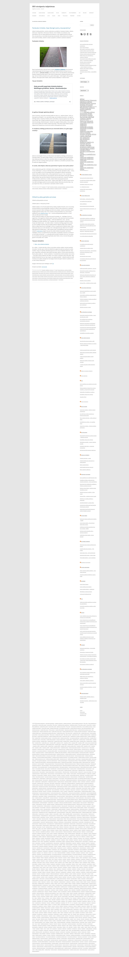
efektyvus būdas (80, 807)
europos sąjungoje (36, 822)
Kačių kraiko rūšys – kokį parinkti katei (87, 553)
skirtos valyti (84, 873)
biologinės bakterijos (71, 783)
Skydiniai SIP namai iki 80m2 (40, 762)
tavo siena (75, 902)
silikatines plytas (44, 213)
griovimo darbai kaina (80, 797)
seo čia (64, 847)
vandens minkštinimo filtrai (85, 734)
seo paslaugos (85, 138)
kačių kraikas (93, 786)
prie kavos (46, 901)
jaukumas (81, 867)
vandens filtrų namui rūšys (57, 731)
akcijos (85, 920)
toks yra (87, 825)
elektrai (69, 883)
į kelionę (55, 846)
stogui (94, 864)
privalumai (55, 867)
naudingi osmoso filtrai (54, 728)
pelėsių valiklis (76, 796)
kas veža (44, 804)
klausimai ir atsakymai (42, 925)
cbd (91, 105)
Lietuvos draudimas (85, 567)
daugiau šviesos (36, 867)
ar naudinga (40, 930)
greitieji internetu (35, 951)
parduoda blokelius (50, 275)
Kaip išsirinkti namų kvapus (85, 256)
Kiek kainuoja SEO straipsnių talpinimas (88, 450)
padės (38, 920)
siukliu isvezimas (36, 794)
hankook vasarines (77, 940)
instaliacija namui (92, 883)
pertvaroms (43, 896)
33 (66, 902)
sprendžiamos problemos (45, 831)
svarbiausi (75, 925)
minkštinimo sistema (74, 725)
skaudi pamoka (72, 823)
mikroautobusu (90, 828)
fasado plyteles (35, 273)
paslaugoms (51, 851)
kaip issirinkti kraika (52, 786)
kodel (71, 894)
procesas (93, 805)
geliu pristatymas (88, 797)
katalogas (71, 839)
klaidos (70, 862)
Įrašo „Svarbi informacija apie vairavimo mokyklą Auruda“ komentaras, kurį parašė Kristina (88, 633)
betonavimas (82, 914)
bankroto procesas (42, 823)
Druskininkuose (79, 877)
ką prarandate (42, 807)
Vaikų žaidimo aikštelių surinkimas (87, 680)
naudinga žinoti (73, 817)
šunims (65, 773)
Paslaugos (65, 15)
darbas (79, 878)
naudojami (77, 912)
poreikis (64, 893)
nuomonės (93, 843)
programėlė (93, 826)
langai (89, 862)
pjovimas (34, 910)
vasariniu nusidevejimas (49, 944)
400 (58, 910)
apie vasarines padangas (57, 946)
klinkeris (45, 796)
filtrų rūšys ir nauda (82, 725)
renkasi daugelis (89, 928)
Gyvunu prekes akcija (85, 195)
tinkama (73, 864)
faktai (65, 818)
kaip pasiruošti (64, 805)
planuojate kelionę (47, 809)
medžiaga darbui (41, 883)
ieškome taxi (71, 826)
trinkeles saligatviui (50, 188)
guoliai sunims (75, 770)
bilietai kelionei (69, 843)
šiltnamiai (81, 784)
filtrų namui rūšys (69, 733)
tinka (95, 927)
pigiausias (34, 826)
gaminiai (49, 865)
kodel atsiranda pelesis (41, 948)
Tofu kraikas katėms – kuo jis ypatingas (87, 557)
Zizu (82, 380)
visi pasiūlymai (81, 846)
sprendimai (53, 933)
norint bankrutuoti (50, 823)
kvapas (92, 836)
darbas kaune (74, 825)
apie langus (48, 839)
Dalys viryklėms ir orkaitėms (84, 765)
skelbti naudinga (60, 820)
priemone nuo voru (85, 747)
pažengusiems (61, 880)
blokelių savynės (39, 935)
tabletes (51, 814)
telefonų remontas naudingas (73, 752)
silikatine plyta (56, 278)
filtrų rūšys (86, 723)
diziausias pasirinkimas (66, 941)
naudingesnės (63, 872)
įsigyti (81, 865)
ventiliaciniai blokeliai (53, 279)
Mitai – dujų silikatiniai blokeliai (42, 244)
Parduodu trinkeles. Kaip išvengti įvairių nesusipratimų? (51, 28)
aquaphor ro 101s (87, 746)
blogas (79, 781)
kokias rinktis (68, 812)
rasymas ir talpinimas (92, 936)
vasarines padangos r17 (84, 170)
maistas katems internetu (84, 119)
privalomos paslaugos (72, 923)
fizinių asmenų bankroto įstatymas (83, 818)
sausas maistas (55, 778)
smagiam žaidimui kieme (49, 752)
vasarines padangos (86, 157)
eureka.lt (65, 791)
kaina (34, 831)
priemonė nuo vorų (40, 749)
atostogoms (78, 859)
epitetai (85, 807)
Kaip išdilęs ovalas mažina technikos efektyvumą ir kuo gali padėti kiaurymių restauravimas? (88, 225)
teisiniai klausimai (57, 851)
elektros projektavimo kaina (82, 886)
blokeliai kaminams (36, 271)
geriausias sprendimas (72, 810)
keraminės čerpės (86, 114)
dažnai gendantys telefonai (41, 755)
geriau (41, 809)
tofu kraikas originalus (64, 767)
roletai (81, 857)
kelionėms (87, 838)
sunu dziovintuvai (89, 770)
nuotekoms (70, 836)
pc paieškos (38, 915)
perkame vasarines (48, 946)
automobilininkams (91, 844)
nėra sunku (38, 919)
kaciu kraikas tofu (48, 789)
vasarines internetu (44, 938)
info (93, 771)
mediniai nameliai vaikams (87, 791)
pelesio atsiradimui (81, 946)
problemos (45, 914)
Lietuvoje (46, 891)
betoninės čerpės (45, 818)
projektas (80, 885)
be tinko (90, 912)
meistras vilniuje (73, 768)
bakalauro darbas (86, 102)
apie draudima (59, 841)
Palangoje (44, 830)
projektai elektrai (50, 886)
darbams (66, 915)
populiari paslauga (76, 802)
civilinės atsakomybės (61, 922)
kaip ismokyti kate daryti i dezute (71, 778)
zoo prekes (49, 791)
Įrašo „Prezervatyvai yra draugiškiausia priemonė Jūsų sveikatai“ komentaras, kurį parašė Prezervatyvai (88, 627)
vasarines (58, 938)
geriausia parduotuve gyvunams (64, 776)
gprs (77, 856)
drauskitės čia (59, 847)
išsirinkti (44, 864)
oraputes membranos (54, 797)
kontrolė (55, 923)
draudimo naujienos (74, 920)
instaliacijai (78, 883)
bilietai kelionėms (49, 835)
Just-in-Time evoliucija (84, 47)
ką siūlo (43, 826)
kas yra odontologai (55, 789)
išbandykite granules (72, 815)
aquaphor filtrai (93, 738)
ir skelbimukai (69, 847)
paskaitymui (84, 901)
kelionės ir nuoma (44, 919)
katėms (68, 773)
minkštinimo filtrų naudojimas (63, 725)
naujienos (54, 775)
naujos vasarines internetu (64, 943)
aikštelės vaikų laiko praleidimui (61, 752)
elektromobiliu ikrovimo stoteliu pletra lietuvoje (65, 755)
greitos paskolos (89, 108)
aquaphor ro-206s (44, 746)
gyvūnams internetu (42, 788)
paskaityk (55, 901)
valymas (77, 857)
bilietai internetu (61, 833)
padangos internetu (36, 938)
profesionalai (56, 914)
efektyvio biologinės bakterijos (49, 784)
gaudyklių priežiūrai (85, 815)
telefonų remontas (48, 749)
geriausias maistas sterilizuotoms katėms (48, 754)
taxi (42, 828)
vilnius (39, 828)
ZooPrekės (83, 581)
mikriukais (68, 809)
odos (37, 910)
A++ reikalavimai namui (84, 186)
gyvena (38, 909)
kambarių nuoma (40, 859)
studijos (39, 881)
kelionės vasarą (80, 804)
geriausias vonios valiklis (51, 755)
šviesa (44, 862)
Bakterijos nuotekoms (85, 562)
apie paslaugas (71, 917)
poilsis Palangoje (84, 835)
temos (52, 881)
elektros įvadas (59, 888)
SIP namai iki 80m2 (45, 765)
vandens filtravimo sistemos (75, 728)
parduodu (65, 914)
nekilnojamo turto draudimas (50, 893)
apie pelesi (74, 946)
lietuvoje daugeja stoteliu (79, 755)
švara (78, 836)
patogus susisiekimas (75, 809)
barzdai (33, 915)
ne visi (92, 870)
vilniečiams (48, 909)
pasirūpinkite (68, 864)
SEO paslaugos (84, 432)
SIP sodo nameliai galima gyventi (56, 765)
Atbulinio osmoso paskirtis (85, 280)
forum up (93, 898)
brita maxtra (62, 789)
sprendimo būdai (89, 831)
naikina (93, 830)
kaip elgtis (69, 820)
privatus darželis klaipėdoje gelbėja (49, 801)
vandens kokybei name (36, 733)
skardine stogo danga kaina (64, 278)
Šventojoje (60, 857)
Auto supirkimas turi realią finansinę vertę (88, 477)
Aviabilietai (64, 12)
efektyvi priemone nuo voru (40, 759)
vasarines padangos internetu (86, 159)
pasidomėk (39, 901)
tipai (68, 838)
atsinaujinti (51, 930)
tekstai (67, 839)
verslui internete (41, 889)
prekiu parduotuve (74, 776)
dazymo (33, 894)
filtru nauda (52, 783)
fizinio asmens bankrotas (71, 818)
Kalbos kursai (51, 12)
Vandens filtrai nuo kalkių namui (86, 248)
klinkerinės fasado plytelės (55, 273)
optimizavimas (47, 889)
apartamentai (51, 857)
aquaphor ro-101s (59, 742)
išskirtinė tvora (91, 814)
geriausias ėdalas (68, 781)
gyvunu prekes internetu (74, 775)
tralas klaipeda (83, 793)
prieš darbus (91, 867)
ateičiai (71, 893)
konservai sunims (35, 771)
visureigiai (38, 894)
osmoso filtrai (49, 725)
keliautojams (45, 851)
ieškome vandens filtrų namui (45, 731)
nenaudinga (72, 910)
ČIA (53, 263)
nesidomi (75, 927)
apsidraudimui (92, 838)
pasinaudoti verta (87, 822)
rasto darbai (85, 136)
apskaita (33, 835)
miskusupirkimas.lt (44, 815)
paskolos (83, 130)
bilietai (60, 830)
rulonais (65, 815)
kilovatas (42, 894)
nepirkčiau (65, 867)
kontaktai (45, 775)
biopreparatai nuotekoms (53, 794)
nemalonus (38, 838)
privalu (56, 880)
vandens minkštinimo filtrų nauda (55, 736)
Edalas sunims (84, 406)
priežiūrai (52, 831)
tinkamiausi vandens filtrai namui (71, 729)
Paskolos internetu (85, 455)
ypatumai (74, 894)
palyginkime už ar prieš (43, 812)
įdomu (84, 907)
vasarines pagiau (55, 943)
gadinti (78, 870)
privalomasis (89, 923)
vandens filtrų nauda (44, 726)
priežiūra (48, 864)
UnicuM (82, 612)
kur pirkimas (82, 912)
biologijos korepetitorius (51, 828)
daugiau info (41, 927)
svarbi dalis (52, 862)
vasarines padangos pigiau (86, 168)
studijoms (71, 880)
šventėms (90, 917)
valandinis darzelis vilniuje (46, 770)
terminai (47, 862)
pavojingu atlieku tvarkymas (69, 797)
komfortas (63, 864)
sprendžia (39, 872)
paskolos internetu (86, 131)
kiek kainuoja (61, 822)
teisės (42, 841)
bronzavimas (47, 894)
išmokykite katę (53, 768)
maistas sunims (35, 786)
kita (33, 898)
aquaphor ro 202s (38, 747)
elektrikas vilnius (65, 793)
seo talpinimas (72, 835)
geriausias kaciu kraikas (84, 752)
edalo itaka (82, 775)
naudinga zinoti (71, 940)
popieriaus (91, 909)
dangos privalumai (52, 818)
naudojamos (34, 872)
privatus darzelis (75, 784)
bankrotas (93, 818)
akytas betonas (61, 270)
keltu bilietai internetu (76, 891)
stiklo (95, 909)
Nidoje (34, 860)
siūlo (67, 925)
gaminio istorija (35, 812)
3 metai (81, 820)
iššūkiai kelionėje (91, 802)
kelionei (91, 919)
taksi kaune (91, 825)
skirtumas (38, 877)
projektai (73, 883)
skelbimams (34, 841)
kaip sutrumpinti (84, 802)
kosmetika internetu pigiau (51, 799)
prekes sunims (49, 778)
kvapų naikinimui (89, 868)
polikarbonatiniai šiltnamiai (54, 780)
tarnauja (38, 870)
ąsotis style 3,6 (35, 791)
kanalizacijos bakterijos (88, 783)
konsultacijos (76, 849)
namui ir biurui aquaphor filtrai (91, 742)
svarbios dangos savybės (60, 935)
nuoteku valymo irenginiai (61, 878)
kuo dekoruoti (39, 914)
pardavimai (53, 864)
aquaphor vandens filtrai (84, 738)
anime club (81, 899)
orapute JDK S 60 (46, 797)
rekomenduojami (35, 933)
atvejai (56, 862)
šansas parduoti (35, 846)
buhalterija (94, 833)
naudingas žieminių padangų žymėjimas (59, 757)
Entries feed (82, 712)
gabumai (75, 880)
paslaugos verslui (78, 841)
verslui (59, 891)
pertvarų (45, 906)
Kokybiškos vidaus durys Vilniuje (86, 184)
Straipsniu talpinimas (85, 474)
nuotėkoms (68, 852)
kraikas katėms (35, 788)
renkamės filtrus (44, 781)
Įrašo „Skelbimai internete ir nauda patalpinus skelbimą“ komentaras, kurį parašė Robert (87, 638)
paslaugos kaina (65, 856)
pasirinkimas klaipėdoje (69, 801)
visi (68, 910)
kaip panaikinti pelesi (52, 796)
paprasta (68, 920)
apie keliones (46, 841)
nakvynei (34, 857)
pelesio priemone (83, 796)
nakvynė (60, 860)
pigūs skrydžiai (65, 896)
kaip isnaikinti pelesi (50, 948)
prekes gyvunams (44, 773)
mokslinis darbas (89, 878)
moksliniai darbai (88, 893)
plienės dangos (66, 894)
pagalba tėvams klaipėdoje (37, 801)
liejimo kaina (71, 915)
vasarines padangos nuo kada (88, 165)
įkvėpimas (73, 889)
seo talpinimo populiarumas (61, 936)
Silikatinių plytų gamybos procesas (44, 197)
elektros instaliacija (93, 885)
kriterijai (33, 809)
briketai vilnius (85, 105)
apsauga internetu (47, 844)
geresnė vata (52, 931)
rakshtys (88, 907)
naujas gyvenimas (75, 820)
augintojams (74, 781)
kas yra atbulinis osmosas (87, 726)
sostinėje (64, 859)
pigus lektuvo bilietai (44, 875)
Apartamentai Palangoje (88, 100)
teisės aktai (82, 922)
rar (72, 902)
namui (48, 833)
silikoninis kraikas (66, 771)
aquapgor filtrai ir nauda (74, 741)
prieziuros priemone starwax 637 (65, 794)
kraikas (89, 788)
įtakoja (61, 810)
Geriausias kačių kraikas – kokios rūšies (87, 555)
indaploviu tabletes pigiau (76, 812)
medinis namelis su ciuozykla (37, 784)
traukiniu (57, 830)
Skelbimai (34, 15)
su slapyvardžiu (74, 846)
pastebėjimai (67, 898)
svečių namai (69, 877)
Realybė (84, 12)
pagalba (65, 820)
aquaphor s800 (53, 742)
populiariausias (54, 925)
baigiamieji (44, 881)
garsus (85, 899)
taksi (84, 826)
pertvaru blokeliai (66, 275)
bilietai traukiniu (66, 830)
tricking (50, 852)
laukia (61, 893)
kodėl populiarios (47, 805)
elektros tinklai (86, 885)
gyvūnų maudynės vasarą (73, 786)
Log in (81, 710)
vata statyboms (87, 933)
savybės (61, 914)
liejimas (94, 914)
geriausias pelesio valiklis (86, 759)
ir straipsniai (91, 841)
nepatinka (83, 830)
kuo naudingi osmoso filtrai (64, 728)
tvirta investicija (57, 817)
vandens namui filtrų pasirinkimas (80, 731)
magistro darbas (85, 118)
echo (91, 907)
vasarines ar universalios (82, 936)
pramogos (83, 875)
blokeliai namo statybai (45, 271)
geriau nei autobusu (87, 804)
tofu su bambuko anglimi (42, 767)
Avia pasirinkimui (72, 12)
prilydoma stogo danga (58, 276)
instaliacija (35, 886)
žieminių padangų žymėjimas (77, 723)
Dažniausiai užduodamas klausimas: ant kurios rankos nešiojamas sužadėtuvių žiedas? (88, 276)
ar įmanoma (35, 930)
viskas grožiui (70, 849)
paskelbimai (38, 839)
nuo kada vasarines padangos (86, 123)
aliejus (82, 99)
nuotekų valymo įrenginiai (91, 872)
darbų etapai (34, 883)
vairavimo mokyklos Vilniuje (50, 878)
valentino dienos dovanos (61, 799)
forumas (48, 902)
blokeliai (47, 896)
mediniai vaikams (77, 791)
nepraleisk (34, 901)
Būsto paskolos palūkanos (85, 469)
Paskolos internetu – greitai (85, 458)
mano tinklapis (71, 896)
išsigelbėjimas (86, 820)
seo (82, 833)
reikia (95, 870)
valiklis (60, 814)
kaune (70, 825)
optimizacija (94, 888)
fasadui (82, 933)
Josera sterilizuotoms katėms (85, 586)
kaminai (75, 906)
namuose (57, 931)
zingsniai (77, 881)
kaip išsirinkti (73, 865)
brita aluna (68, 789)
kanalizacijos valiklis (39, 856)
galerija (45, 904)
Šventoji (55, 859)
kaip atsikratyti (48, 838)
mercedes (80, 856)
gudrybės (64, 877)
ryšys (45, 928)
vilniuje (33, 828)
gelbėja (56, 919)
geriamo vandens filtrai (61, 739)
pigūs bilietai (78, 835)
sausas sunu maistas (87, 771)
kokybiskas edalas (81, 776)
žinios (33, 902)
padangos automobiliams (75, 935)
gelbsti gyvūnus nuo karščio (62, 786)
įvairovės (49, 899)
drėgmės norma (84, 930)
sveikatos (47, 922)
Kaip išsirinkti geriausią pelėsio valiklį (87, 341)
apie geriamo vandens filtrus (76, 726)
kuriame (52, 810)
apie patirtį (43, 843)
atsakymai (48, 933)
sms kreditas (85, 948)
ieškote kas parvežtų (59, 804)
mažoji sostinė (56, 826)
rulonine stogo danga (42, 278)
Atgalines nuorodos (85, 265)
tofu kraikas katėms (55, 791)
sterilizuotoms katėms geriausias (83, 754)
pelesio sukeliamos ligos (59, 948)
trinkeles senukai (57, 188)
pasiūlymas (83, 852)
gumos (52, 894)
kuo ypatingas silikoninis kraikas (84, 778)
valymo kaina (82, 870)
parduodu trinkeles (69, 187)
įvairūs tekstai (85, 841)
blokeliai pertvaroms (62, 271)
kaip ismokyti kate (40, 789)
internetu (71, 830)
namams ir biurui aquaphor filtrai (39, 744)
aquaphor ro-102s (67, 742)
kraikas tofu (80, 771)
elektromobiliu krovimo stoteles (86, 767)
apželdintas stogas (59, 933)
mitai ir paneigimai (35, 807)
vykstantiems (34, 925)
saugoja (71, 919)
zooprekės (73, 788)
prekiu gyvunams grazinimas (74, 767)
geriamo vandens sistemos (46, 738)
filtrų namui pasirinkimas (86, 728)
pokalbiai (63, 846)
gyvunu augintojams (59, 773)
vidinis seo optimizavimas (63, 760)
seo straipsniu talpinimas (85, 140)
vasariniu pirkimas (86, 938)
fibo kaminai (41, 273)
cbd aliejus (83, 106)
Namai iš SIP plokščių (82, 760)
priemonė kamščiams (61, 812)
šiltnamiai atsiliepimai (82, 780)
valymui (74, 870)
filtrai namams (52, 729)
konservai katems (58, 771)
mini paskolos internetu (39, 768)
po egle (50, 867)
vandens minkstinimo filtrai (87, 152)
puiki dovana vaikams (40, 752)
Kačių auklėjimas (83, 203)
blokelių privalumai (86, 817)
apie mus (49, 775)
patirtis (34, 818)
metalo (81, 909)
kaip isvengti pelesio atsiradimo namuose (76, 750)
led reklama (89, 780)
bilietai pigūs (78, 833)
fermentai (34, 870)
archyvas (55, 904)
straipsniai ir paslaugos (43, 846)
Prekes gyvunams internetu (86, 371)
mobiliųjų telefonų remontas (70, 754)
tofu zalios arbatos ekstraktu (53, 767)
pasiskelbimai (62, 843)
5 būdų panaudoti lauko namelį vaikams (88, 350)
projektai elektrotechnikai (37, 885)
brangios (64, 920)
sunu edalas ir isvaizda (89, 775)
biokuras (89, 851)
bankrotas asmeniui (49, 822)
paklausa (64, 860)
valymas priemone (52, 815)
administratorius (79, 823)
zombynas (47, 898)
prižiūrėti (46, 870)
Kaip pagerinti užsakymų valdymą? (87, 664)
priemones (62, 873)
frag (71, 898)
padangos (83, 125)
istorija (61, 910)
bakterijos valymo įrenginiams (85, 888)
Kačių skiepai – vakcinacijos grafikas (87, 199)
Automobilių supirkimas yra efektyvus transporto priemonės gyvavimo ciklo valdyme (87, 220)
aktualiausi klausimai (55, 807)
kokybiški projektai (84, 883)
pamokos (50, 891)
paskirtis (51, 817)
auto (83, 838)
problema (76, 830)
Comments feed (83, 713)
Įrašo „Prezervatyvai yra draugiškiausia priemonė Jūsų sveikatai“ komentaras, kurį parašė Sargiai (88, 621)
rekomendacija (66, 919)
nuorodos (58, 775)
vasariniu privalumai (36, 943)
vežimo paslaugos (44, 915)
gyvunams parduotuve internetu (51, 776)
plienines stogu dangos (48, 276)
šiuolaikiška (78, 889)
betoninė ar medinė (36, 817)
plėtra (45, 880)
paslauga (60, 862)
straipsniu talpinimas (87, 147)
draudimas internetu (79, 915)
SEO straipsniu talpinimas (43, 6)
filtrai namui (52, 734)
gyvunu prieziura (51, 773)
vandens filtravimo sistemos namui (84, 729)
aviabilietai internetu (91, 854)
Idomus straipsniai (85, 240)
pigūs (66, 833)
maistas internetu (60, 781)
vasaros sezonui (66, 944)
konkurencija (66, 826)
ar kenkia (42, 838)
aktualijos (70, 901)
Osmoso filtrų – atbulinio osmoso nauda (88, 283)
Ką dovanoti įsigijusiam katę (85, 594)
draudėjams (51, 846)
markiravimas (76, 909)
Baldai (53, 15)
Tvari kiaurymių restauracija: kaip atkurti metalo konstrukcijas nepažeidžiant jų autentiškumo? (88, 329)
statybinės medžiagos (79, 896)
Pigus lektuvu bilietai (85, 337)
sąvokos (54, 920)
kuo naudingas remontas (72, 757)
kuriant (70, 912)
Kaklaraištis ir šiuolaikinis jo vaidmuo (87, 392)
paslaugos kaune (49, 826)
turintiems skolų (43, 820)
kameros (59, 923)
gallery (59, 904)
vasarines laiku (64, 938)
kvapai (79, 830)
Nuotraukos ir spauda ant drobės (86, 652)
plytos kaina (39, 231)
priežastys (55, 833)
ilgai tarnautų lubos (83, 949)
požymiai (59, 925)
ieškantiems (92, 925)
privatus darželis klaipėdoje (88, 801)
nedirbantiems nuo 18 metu (77, 948)
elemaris (44, 791)
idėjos (59, 912)
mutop (79, 902)
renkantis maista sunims (74, 949)
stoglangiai (34, 862)
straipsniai (83, 781)
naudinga (40, 864)
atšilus (79, 927)
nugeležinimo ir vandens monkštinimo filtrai (79, 736)
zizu (53, 852)
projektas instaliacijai (72, 886)
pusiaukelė (89, 880)
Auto (48, 15)
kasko (61, 907)
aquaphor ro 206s (45, 747)
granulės (53, 907)
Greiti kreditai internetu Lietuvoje (86, 467)
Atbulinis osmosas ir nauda (85, 307)
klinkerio (68, 865)
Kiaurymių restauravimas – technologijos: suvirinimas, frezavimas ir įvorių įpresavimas (88, 252)
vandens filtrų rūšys (76, 733)
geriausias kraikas (60, 788)
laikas (82, 925)
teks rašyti (93, 880)
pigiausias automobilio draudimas (65, 802)
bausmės (51, 923)
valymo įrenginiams (59, 831)
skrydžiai (38, 917)
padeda (40, 836)
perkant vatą (84, 931)
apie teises (43, 839)
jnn (74, 856)
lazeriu (55, 910)
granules (47, 814)
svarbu (65, 870)
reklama (54, 898)
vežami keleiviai (39, 804)
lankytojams (44, 902)
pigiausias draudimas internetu (55, 856)
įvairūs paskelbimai (86, 839)
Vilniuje (48, 830)
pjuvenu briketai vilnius (88, 134)
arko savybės (66, 933)
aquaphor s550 (63, 746)
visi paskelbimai (65, 851)
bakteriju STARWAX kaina (91, 794)
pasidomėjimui (38, 902)
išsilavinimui (93, 881)
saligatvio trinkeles (42, 188)
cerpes (89, 106)
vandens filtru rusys (45, 742)
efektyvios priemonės (77, 831)
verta (63, 862)
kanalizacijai (58, 836)
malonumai (63, 930)
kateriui (94, 907)
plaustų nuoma (47, 907)
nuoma (89, 833)
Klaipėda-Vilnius (51, 919)
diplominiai (56, 881)
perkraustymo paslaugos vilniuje (63, 768)
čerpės (58, 825)
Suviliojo (34, 12)
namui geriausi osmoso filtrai (43, 734)
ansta (55, 852)
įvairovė (80, 907)
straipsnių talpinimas (36, 815)
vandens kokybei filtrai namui (68, 731)
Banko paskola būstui (84, 464)
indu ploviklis (61, 797)
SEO (79, 12)
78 (68, 902)
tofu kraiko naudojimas (81, 773)
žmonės (50, 920)
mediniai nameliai (38, 797)
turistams (65, 857)
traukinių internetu (71, 833)
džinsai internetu (60, 828)
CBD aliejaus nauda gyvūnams (86, 591)
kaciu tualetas (42, 771)
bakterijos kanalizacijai (41, 799)
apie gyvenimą (56, 843)
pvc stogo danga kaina (67, 276)
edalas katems (94, 106)
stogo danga (85, 145)
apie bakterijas (35, 836)
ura (92, 901)
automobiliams (52, 841)
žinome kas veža (71, 805)
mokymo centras (66, 907)
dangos (61, 825)
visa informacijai (46, 847)
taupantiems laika (79, 938)
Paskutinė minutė (84, 693)
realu (51, 898)
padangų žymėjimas (59, 723)
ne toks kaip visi (41, 814)
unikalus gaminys (53, 825)
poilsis (87, 852)
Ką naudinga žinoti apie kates (86, 201)
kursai (39, 841)
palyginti (79, 925)
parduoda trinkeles (61, 187)
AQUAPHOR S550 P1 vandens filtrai (87, 502)
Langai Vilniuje (42, 12)
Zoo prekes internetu (85, 541)
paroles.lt (66, 828)
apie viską (80, 839)
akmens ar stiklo (39, 931)
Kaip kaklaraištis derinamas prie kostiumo (88, 233)
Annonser (91, 12)
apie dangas (85, 865)
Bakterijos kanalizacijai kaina (70, 763)
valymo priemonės (84, 814)
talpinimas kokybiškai (61, 852)
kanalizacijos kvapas (80, 783)
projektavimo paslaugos (67, 885)
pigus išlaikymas (92, 823)
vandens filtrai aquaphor (51, 739)
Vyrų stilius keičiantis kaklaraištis (86, 236)
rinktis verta (66, 825)
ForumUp (83, 644)
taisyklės (59, 846)
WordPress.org (83, 715)
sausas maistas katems (50, 771)
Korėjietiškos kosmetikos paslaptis (87, 333)
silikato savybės (77, 933)
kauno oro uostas (83, 828)
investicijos (55, 912)
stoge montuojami (74, 860)
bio (66, 836)
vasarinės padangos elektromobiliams (44, 757)
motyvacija (41, 912)
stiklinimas (86, 833)
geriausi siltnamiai (38, 780)
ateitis (90, 898)
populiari (94, 865)
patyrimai (34, 847)
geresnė (56, 875)
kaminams (66, 906)
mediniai (92, 862)
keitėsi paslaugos (81, 825)
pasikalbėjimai (75, 899)
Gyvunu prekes (84, 515)
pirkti (73, 862)
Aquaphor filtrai (83, 397)
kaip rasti (80, 917)
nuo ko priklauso (78, 805)
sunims (61, 791)
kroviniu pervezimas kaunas (44, 793)
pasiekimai (43, 909)
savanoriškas (59, 920)
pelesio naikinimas (69, 796)
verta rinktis (57, 810)
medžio (40, 910)
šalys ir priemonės (55, 844)
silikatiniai (71, 933)
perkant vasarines (73, 944)
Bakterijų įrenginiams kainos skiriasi (83, 763)
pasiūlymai (83, 859)
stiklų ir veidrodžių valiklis (67, 814)
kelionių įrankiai (53, 847)
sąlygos (70, 925)
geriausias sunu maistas (43, 786)
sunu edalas (38, 770)
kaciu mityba (47, 768)
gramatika (75, 893)
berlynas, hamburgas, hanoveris (70, 804)
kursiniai (88, 881)
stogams (61, 894)
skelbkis (60, 844)
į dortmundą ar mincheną (56, 805)
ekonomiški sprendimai (45, 810)
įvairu (66, 899)
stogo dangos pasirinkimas (43, 279)
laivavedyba (56, 909)
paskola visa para (67, 948)
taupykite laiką (66, 823)
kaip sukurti (65, 810)
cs (94, 896)
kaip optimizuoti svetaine (73, 760)
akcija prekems (67, 788)
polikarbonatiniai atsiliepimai (71, 780)
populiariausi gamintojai (67, 946)
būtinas (54, 927)
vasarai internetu (80, 944)
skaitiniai (50, 901)
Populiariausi (42, 15)
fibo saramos (46, 273)
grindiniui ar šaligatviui (60, 69)
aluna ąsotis (73, 789)
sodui (62, 784)
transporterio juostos (87, 148)
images (49, 904)
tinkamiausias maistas (52, 781)
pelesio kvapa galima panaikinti (75, 747)
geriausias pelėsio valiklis (52, 750)
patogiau (38, 809)
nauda (74, 836)
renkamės (88, 836)
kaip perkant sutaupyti (40, 776)
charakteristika (63, 865)
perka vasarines (85, 940)
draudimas (77, 828)
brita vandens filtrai (67, 784)
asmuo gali (43, 822)
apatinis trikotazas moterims (72, 799)
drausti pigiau (59, 927)
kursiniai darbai (87, 116)
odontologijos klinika (81, 768)
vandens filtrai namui (44, 729)
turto (33, 922)
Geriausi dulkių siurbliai (77, 762)
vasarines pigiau (40, 940)
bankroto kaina (75, 822)
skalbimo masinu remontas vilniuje (87, 143)
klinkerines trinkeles (44, 794)
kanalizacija (88, 830)
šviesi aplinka (34, 864)
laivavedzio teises (69, 909)
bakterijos (83, 831)
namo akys (85, 860)
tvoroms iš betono (76, 814)
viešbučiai (38, 857)
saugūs (82, 927)
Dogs (59, 15)
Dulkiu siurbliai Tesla (86, 762)
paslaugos (84, 805)
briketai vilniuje (90, 103)
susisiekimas (80, 826)
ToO (82, 598)
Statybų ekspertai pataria (86, 174)
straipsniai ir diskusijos (70, 841)
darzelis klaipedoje (92, 799)
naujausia (74, 898)
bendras (42, 904)
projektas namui (59, 885)
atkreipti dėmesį (40, 805)
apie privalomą (79, 923)
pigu (53, 859)
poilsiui (69, 857)
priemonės (79, 815)
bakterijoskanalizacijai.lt (83, 799)
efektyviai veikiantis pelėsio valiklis (52, 759)
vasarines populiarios (63, 940)
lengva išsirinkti (46, 825)
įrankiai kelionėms (63, 849)
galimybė (50, 860)
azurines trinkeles (67, 270)
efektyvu (43, 872)
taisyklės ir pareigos (50, 804)
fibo (91, 906)
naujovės (63, 899)
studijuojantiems (62, 881)
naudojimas (59, 868)
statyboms (34, 896)
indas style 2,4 (91, 789)
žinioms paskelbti (69, 844)
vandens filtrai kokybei (59, 729)
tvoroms (47, 817)
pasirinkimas (42, 817)
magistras (73, 881)
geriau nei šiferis (39, 825)
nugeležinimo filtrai (64, 747)
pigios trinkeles (35, 188)
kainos (45, 828)
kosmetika (73, 852)
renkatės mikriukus (92, 809)
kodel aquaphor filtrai (50, 744)
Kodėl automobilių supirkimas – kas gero (88, 268)
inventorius (66, 912)
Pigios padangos (84, 401)
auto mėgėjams (66, 835)
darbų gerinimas (89, 914)
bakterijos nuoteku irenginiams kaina (79, 794)
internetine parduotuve (50, 723)
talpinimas (46, 852)
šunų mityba (81, 786)
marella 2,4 (78, 789)
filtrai (82, 108)
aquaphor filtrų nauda (58, 741)
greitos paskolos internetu (85, 110)
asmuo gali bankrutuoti (51, 820)
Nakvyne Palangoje (86, 121)
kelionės (51, 922)
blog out (89, 901)
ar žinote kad (62, 931)
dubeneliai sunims (81, 770)
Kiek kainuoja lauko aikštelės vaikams (54, 762)
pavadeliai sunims (35, 778)
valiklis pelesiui (35, 796)
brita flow (40, 791)
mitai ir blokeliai (42, 933)
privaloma (80, 880)
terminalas (83, 878)
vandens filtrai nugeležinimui (42, 736)
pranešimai (79, 901)
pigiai (69, 914)
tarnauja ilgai (92, 815)
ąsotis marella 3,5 (84, 789)
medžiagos (38, 865)
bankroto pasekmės (36, 820)
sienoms (91, 894)
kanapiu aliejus (89, 112)
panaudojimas (35, 906)
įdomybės (53, 899)
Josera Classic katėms (84, 584)
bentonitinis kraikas (73, 771)
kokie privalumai (94, 817)
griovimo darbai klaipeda (91, 793)
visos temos (68, 846)
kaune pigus (39, 826)
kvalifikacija (34, 909)
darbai (81, 881)
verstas (45, 865)
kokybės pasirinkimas (36, 810)
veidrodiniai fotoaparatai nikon (63, 949)
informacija (48, 807)
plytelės (88, 931)
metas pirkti (39, 862)
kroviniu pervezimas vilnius (56, 793)
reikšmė (52, 880)
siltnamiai (85, 784)
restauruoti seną (57, 930)
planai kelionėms (83, 847)
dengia (33, 865)
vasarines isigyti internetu (83, 943)
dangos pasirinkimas (91, 810)
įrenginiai (64, 838)
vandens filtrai (85, 150)
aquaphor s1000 (81, 742)
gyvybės (89, 922)
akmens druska (54, 949)
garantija (90, 889)
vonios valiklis (56, 814)
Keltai (57, 12)
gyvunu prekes (73, 773)
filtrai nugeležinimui (92, 723)
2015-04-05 (44, 266)
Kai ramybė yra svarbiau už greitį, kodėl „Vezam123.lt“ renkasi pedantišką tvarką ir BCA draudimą (88, 660)
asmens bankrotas (93, 820)
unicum (85, 896)
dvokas (52, 838)
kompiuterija (54, 849)
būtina (94, 910)
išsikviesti (61, 826)
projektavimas (45, 885)
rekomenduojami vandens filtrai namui (49, 733)
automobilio (68, 922)
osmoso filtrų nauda (42, 725)
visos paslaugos (71, 851)
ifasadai (74, 914)
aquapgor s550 (74, 742)
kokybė (60, 838)
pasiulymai (76, 839)
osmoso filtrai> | (35, 725)
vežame (33, 804)
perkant (79, 931)
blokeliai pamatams (54, 271)
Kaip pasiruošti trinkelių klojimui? (86, 178)
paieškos (86, 910)
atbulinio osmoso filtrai (61, 726)
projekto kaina (75, 885)
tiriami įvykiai (64, 923)
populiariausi (87, 925)
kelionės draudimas (40, 893)
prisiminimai (34, 881)
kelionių (93, 922)
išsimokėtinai (85, 857)
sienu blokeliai (50, 278)
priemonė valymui (60, 815)
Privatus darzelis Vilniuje (49, 763)
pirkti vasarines (58, 941)
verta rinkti (61, 919)
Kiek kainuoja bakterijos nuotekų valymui (70, 765)
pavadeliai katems (89, 776)
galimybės (61, 889)
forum (43, 898)
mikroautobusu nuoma (91, 920)
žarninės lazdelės (41, 763)
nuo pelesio (56, 802)
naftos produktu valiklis (39, 949)
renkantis (69, 867)
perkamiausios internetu (51, 788)
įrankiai (57, 889)
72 (70, 902)
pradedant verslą (40, 891)
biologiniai (39, 833)
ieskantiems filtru (40, 783)
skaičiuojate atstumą (84, 809)
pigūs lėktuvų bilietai (65, 904)
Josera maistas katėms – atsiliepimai (87, 589)
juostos (92, 851)
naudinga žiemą (91, 860)
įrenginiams (64, 868)
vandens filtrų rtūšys (91, 731)
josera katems (54, 770)
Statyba (78, 15)
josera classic (78, 759)
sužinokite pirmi (40, 847)
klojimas (77, 865)
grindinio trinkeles (53, 187)
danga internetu (74, 931)
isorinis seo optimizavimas (52, 760)
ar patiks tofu (88, 773)
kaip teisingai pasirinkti (64, 807)
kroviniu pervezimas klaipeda (74, 793)
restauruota (46, 930)
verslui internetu (40, 844)
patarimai (57, 838)
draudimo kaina (71, 828)
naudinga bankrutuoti (59, 823)
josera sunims (60, 770)
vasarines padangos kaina (86, 162)
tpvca (58, 893)
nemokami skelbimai (79, 904)
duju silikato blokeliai (76, 930)
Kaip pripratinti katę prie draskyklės (87, 206)
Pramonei (72, 15)
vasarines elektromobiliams (43, 941)
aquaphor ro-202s (85, 744)
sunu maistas (61, 778)
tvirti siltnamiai (62, 780)
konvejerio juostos (86, 115)
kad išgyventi (93, 846)
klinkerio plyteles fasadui (65, 273)
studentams (68, 881)
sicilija (33, 949)
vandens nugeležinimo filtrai (87, 155)
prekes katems (42, 778)
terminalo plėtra (74, 878)
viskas (35, 898)
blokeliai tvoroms (70, 271)
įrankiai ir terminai (72, 807)
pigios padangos (90, 896)
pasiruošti (34, 920)
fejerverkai (34, 783)
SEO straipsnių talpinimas (86, 669)
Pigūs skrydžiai (84, 375)
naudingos (69, 868)
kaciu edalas (82, 112)
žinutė (34, 928)
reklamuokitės (87, 846)
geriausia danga (60, 818)
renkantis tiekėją (54, 809)
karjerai (84, 880)
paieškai (79, 844)
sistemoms (78, 872)
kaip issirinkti (45, 780)
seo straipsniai (46, 856)
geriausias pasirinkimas (82, 810)
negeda (59, 901)
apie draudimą (35, 927)
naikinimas (51, 868)
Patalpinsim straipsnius (86, 287)
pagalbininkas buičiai (52, 812)
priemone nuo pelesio (61, 796)
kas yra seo (55, 749)
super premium (88, 768)
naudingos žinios (76, 847)
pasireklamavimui (49, 843)
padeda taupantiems (45, 923)
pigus (76, 826)
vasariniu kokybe (47, 940)
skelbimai (78, 843)
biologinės (67, 873)
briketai (82, 103)
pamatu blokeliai (43, 275)
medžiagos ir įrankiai (60, 915)
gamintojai (84, 864)
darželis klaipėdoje (60, 801)
